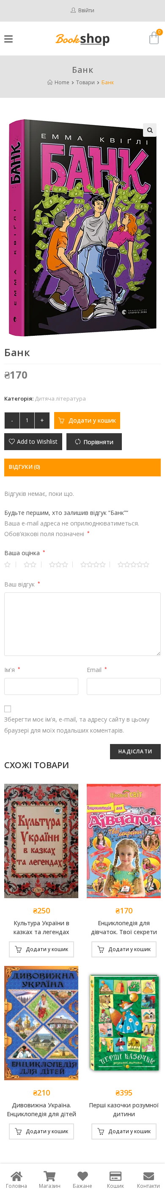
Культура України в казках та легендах (41, 927)
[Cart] (154, 38)
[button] (33, 441)
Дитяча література (60, 398)
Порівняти (98, 442)
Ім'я (12, 670)
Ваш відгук (22, 584)
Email (97, 670)
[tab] (82, 467)
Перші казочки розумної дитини (124, 1109)
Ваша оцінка (24, 553)
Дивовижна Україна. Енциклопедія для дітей (41, 1109)
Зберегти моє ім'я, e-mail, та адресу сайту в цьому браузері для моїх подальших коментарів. (76, 724)
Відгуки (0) (24, 466)
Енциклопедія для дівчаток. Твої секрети (124, 927)
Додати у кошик (92, 420)
